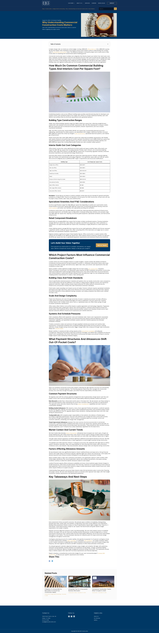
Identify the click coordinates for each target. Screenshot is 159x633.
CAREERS (94, 3)
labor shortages (71, 540)
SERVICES (87, 3)
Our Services (97, 618)
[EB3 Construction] (46, 3)
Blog (43, 8)
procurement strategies (88, 331)
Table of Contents (55, 44)
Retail (75, 592)
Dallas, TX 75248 (46, 618)
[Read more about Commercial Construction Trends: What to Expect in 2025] (103, 581)
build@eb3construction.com (49, 621)
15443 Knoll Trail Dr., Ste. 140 (49, 616)
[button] (74, 3)
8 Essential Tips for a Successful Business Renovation (77, 589)
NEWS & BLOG (101, 3)
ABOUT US (79, 3)
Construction (48, 8)
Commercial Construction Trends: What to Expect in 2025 (101, 589)
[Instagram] (71, 616)
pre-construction (93, 268)
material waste (59, 328)
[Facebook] (49, 561)
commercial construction (59, 52)
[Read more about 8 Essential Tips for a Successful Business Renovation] (79, 581)
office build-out (91, 49)
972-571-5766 (45, 620)
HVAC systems (53, 208)
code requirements (80, 133)
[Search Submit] (115, 8)
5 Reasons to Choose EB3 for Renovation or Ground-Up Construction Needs (53, 590)
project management (83, 404)
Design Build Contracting (59, 8)
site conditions (88, 540)
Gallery (95, 620)
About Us (96, 616)
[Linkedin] (52, 561)
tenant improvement (71, 433)
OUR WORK (70, 3)
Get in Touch (102, 245)
